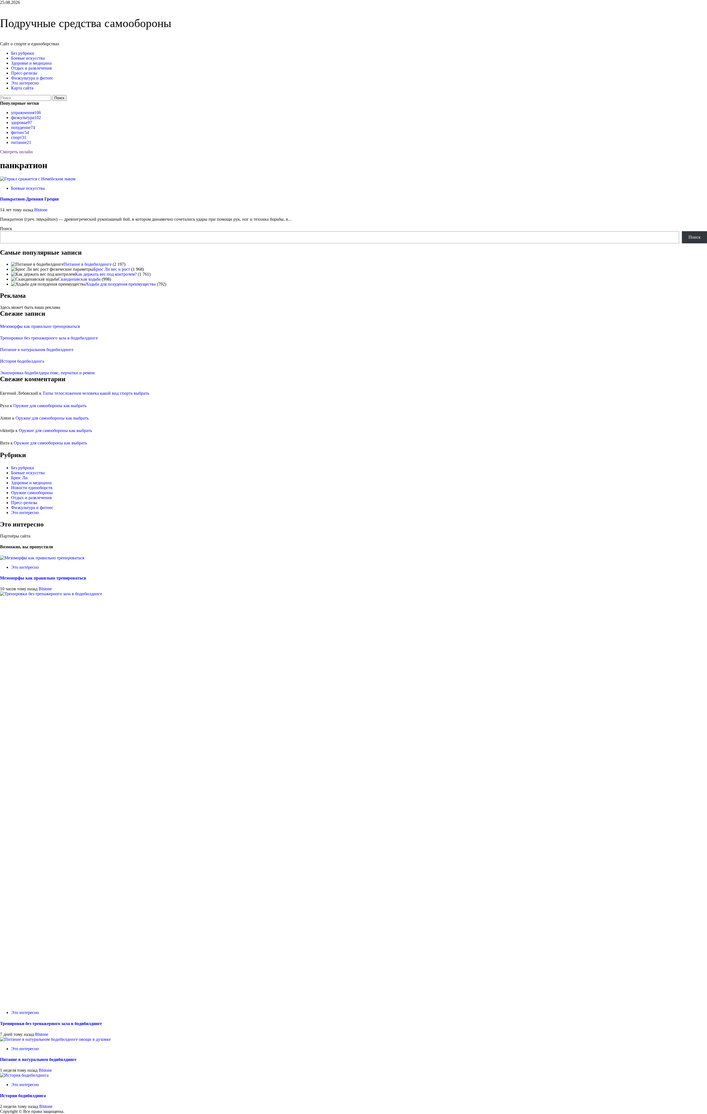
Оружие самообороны (32, 492)
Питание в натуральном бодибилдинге (36, 349)
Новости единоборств (31, 487)
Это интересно (25, 83)
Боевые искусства (28, 58)
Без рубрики (22, 53)
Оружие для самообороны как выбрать (49, 405)
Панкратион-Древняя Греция (29, 199)
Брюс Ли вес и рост (111, 269)
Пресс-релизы (24, 73)
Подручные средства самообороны (85, 23)
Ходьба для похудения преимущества (121, 284)
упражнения (26, 112)
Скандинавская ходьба (79, 279)
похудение (23, 127)
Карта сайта (22, 88)
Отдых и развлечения (31, 68)
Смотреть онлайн (16, 151)
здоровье (21, 122)
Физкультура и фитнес (32, 78)
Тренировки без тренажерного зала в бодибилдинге (49, 338)
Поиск (6, 228)
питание (21, 142)
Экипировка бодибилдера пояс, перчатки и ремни (47, 372)
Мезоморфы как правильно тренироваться (40, 326)
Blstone (41, 209)
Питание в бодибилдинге (88, 264)
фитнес (20, 132)
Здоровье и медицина (31, 63)
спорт (18, 137)
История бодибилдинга (22, 361)
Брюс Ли (19, 477)
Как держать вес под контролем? (106, 274)
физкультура (26, 117)
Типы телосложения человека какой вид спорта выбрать (96, 393)
